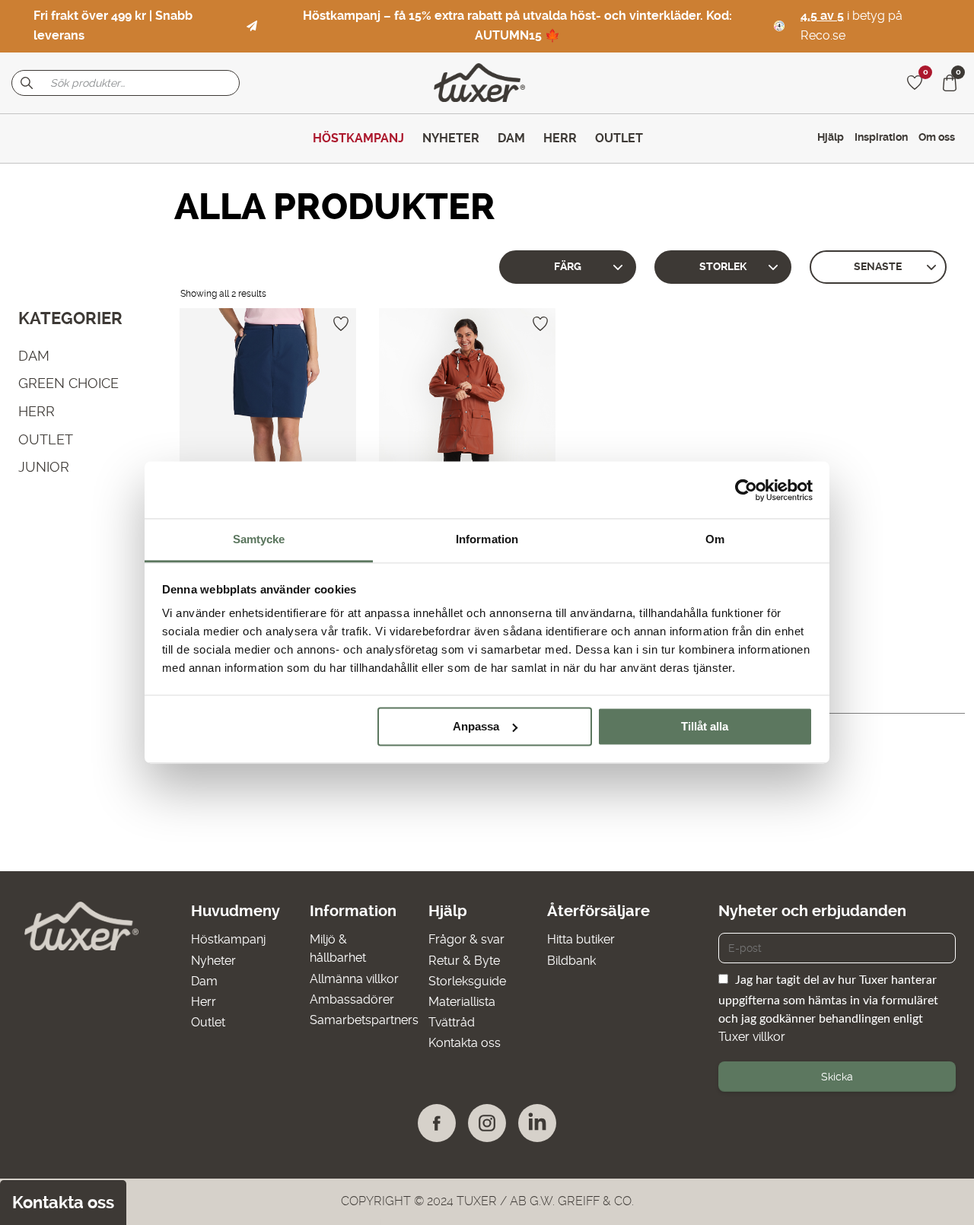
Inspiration (881, 137)
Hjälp (830, 137)
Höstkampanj (228, 939)
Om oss (936, 137)
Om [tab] (714, 539)
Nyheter (213, 960)
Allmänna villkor (354, 979)
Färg (567, 266)
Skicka (837, 1077)
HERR (36, 411)
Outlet (208, 1022)
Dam (204, 981)
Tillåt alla (704, 726)
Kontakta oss (464, 1043)
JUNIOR (43, 467)
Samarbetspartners (364, 1020)
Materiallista (461, 1001)
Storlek (722, 266)
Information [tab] (487, 539)
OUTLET (45, 439)
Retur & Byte (464, 960)
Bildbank (571, 960)
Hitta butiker (581, 939)
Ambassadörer (352, 999)
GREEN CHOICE (68, 383)
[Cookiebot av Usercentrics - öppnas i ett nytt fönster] (746, 490)
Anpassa (476, 726)
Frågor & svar (466, 939)
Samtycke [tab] (259, 539)
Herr (203, 1001)
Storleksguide (467, 981)
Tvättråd (451, 1022)
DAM (33, 355)
